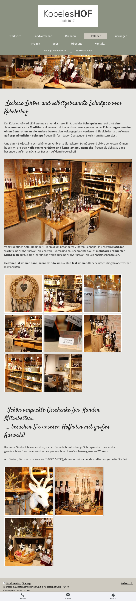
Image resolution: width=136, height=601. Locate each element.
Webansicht (127, 583)
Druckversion (13, 583)
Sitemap (26, 583)
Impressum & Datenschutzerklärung (22, 586)
